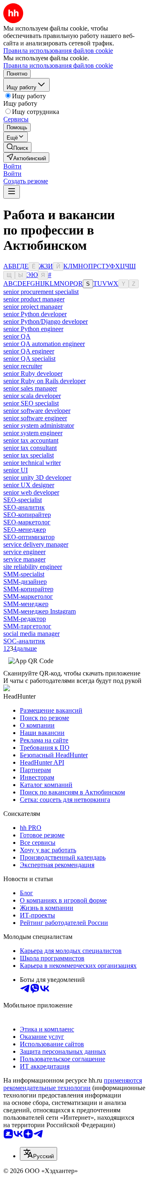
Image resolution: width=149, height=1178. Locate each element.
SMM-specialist (23, 574)
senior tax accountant (30, 440)
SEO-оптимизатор (29, 536)
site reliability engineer (32, 566)
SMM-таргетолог (27, 626)
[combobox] (38, 1154)
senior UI (15, 470)
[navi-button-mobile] (11, 192)
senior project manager (32, 306)
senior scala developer (32, 395)
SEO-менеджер (24, 529)
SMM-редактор (24, 618)
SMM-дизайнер (25, 581)
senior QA (17, 336)
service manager (24, 559)
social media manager (31, 633)
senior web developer (31, 492)
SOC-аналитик (24, 641)
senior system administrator (38, 425)
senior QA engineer (28, 351)
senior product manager (34, 299)
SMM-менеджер (25, 603)
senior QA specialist (29, 358)
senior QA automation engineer (44, 343)
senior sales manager (30, 388)
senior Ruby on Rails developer (44, 380)
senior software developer (36, 410)
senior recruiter (22, 366)
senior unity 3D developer (37, 477)
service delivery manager (35, 544)
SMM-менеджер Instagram (39, 611)
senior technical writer (32, 462)
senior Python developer (35, 314)
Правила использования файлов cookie (58, 65)
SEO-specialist (22, 499)
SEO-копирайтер (27, 514)
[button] (12, 166)
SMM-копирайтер (28, 589)
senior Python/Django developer (45, 321)
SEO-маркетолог (26, 522)
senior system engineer (32, 432)
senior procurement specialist (41, 291)
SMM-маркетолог (28, 596)
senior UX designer (28, 484)
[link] (17, 147)
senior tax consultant (30, 447)
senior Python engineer (33, 328)
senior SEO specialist (31, 403)
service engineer (24, 551)
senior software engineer (35, 418)
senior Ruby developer (32, 373)
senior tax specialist (28, 455)
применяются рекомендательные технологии (72, 1084)
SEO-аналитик (24, 507)
